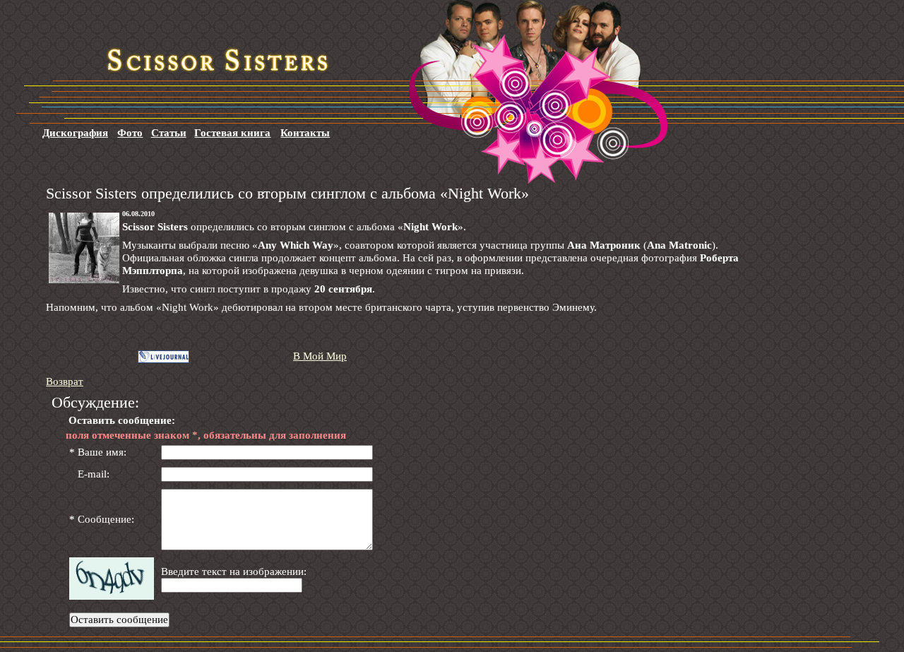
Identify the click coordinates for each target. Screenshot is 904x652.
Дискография (75, 132)
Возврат (64, 381)
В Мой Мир (320, 356)
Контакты (305, 132)
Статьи (168, 132)
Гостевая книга (232, 132)
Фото (130, 132)
